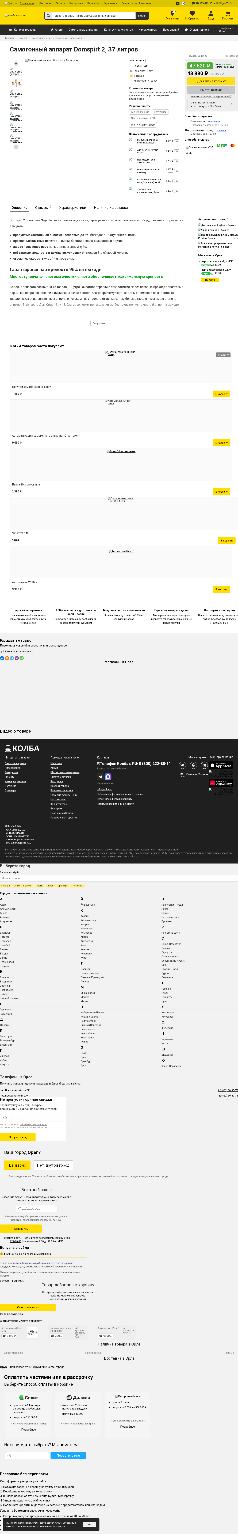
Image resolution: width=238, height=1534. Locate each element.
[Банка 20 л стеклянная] (121, 464)
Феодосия (167, 1028)
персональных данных (18, 856)
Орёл (11, 3)
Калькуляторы (148, 29)
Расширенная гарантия (64, 817)
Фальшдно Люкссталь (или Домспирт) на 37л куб (149, 182)
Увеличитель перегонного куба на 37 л (149, 192)
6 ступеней (160, 112)
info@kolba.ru (104, 789)
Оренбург (63, 885)
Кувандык (86, 953)
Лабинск (85, 969)
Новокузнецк (88, 1029)
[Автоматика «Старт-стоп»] (121, 416)
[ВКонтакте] (2, 658)
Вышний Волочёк (10, 998)
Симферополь (170, 956)
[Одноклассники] (7, 658)
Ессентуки (6, 1044)
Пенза (165, 908)
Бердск (4, 953)
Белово (4, 949)
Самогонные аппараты (83, 29)
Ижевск (4, 1056)
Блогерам (56, 808)
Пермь (39, 885)
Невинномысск (89, 1016)
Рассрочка (76, 3)
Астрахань (6, 921)
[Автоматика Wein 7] (121, 562)
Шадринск (167, 1054)
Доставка (45, 3)
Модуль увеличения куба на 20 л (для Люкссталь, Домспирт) (148, 144)
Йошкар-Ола (88, 904)
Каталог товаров (25, 29)
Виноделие (11, 772)
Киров (84, 936)
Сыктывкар (168, 977)
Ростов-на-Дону (171, 932)
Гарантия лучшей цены (64, 795)
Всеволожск (7, 990)
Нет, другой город (53, 1165)
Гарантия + (110, 3)
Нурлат (85, 1041)
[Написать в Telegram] (178, 3)
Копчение (10, 786)
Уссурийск (167, 1016)
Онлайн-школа (199, 29)
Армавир (5, 917)
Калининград (88, 920)
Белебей (5, 945)
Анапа (3, 913)
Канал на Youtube (196, 774)
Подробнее (99, 323)
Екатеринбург (8, 1040)
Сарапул (166, 948)
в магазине (226, 64)
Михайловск (88, 992)
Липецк (85, 981)
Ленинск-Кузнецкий (92, 977)
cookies (27, 1522)
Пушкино (167, 921)
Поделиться (141, 65)
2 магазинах (213, 121)
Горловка (5, 1009)
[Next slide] (16, 146)
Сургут (165, 973)
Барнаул (5, 932)
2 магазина (27, 3)
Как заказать (58, 799)
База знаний (171, 29)
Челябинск (77, 885)
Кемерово (86, 932)
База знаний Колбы (62, 813)
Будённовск (7, 962)
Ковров (85, 949)
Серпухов (167, 952)
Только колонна (140, 112)
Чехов (165, 1043)
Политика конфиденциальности (115, 803)
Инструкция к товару (146, 80)
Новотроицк (88, 1037)
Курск (84, 957)
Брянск (4, 957)
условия (221, 130)
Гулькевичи (6, 1013)
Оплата (60, 3)
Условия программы (12, 1280)
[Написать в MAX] (184, 3)
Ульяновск (168, 1012)
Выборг (4, 994)
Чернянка (167, 1039)
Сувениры (10, 790)
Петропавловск (170, 917)
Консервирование (15, 781)
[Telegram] (12, 658)
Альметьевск (8, 908)
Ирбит (3, 1060)
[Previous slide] (16, 63)
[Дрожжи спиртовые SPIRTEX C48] (124, 513)
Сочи (164, 964)
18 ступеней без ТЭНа (143, 118)
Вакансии (93, 3)
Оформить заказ (28, 1307)
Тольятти (167, 997)
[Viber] (17, 658)
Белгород (5, 941)
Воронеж (5, 985)
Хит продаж (137, 60)
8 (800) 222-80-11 (201, 3)
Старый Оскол (170, 969)
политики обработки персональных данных (36, 1220)
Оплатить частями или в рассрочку (206, 104)
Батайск (4, 936)
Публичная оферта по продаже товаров (120, 794)
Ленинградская (90, 973)
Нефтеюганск (88, 1020)
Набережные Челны (92, 1012)
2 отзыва (139, 75)
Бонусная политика (62, 790)
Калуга (85, 924)
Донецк (4, 1025)
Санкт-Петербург (23, 885)
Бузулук (4, 966)
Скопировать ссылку (18, 651)
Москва (5, 885)
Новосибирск (88, 1033)
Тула (164, 1001)
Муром (85, 1001)
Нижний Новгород (91, 1025)
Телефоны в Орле (226, 30)
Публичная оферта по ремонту (114, 799)
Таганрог (167, 988)
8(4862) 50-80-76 (228, 1095)
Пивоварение (12, 767)
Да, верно (17, 1165)
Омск (84, 1053)
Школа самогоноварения (65, 772)
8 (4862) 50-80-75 (228, 1090)
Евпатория (6, 1036)
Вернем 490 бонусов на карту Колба (210, 96)
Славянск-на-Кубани (173, 960)
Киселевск (87, 941)
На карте (210, 279)
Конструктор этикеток (118, 29)
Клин (83, 945)
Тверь (50, 885)
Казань (85, 916)
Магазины (56, 763)
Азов (3, 904)
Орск (83, 1065)
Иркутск (4, 1064)
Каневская (87, 928)
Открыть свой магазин (136, 3)
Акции (59, 29)
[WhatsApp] (22, 658)
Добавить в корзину (211, 81)
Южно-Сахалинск (171, 1066)
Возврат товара (60, 786)
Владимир (6, 981)
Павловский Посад (172, 904)
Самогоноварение (15, 763)
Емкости (9, 777)
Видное (4, 977)
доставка (65, 777)
